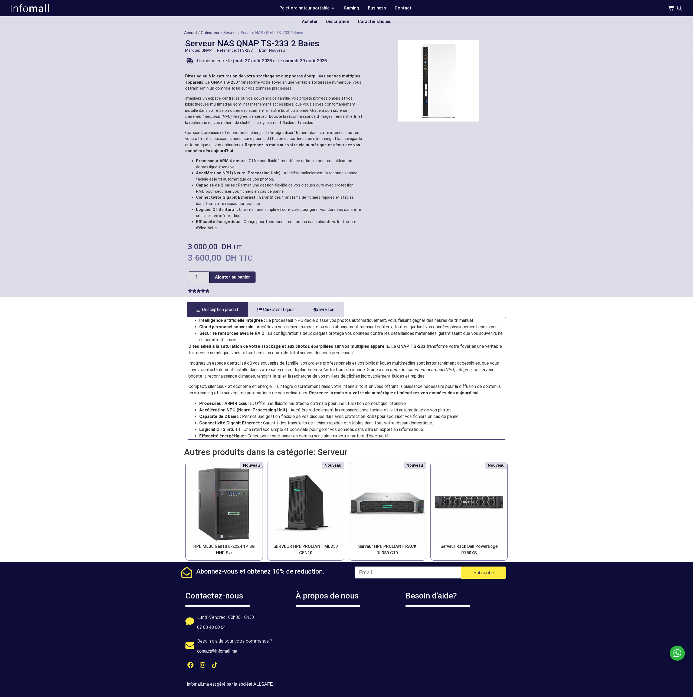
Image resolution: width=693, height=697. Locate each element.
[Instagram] (203, 665)
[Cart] (671, 8)
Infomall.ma (198, 684)
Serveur (230, 32)
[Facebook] (190, 665)
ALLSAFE (263, 684)
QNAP (206, 50)
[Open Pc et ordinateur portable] (333, 8)
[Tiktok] (215, 665)
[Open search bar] (679, 8)
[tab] (217, 309)
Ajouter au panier (232, 277)
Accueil (190, 32)
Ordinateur (210, 32)
